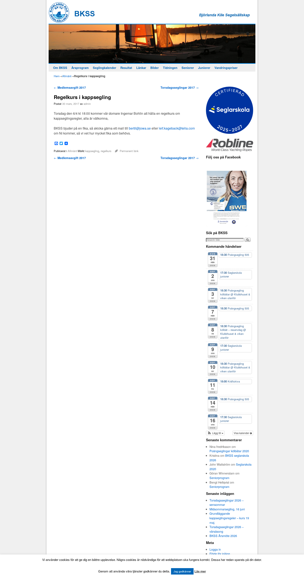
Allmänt (66, 76)
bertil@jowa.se (140, 128)
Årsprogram (80, 68)
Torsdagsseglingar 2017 (179, 87)
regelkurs (106, 151)
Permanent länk (129, 151)
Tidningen (170, 68)
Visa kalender (242, 433)
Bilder (154, 68)
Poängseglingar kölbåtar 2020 (229, 451)
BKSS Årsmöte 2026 (223, 535)
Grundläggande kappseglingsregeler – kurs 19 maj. (229, 517)
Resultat (126, 68)
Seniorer (188, 68)
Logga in (215, 549)
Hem (57, 76)
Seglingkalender (104, 68)
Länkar (141, 68)
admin (87, 104)
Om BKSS (60, 68)
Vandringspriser (226, 68)
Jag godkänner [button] (182, 571)
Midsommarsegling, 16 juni (227, 509)
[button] (215, 433)
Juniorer (204, 68)
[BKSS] (152, 43)
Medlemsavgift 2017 (70, 87)
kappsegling (92, 151)
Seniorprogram (219, 478)
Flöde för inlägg (219, 553)
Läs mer (200, 571)
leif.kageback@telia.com (177, 128)
